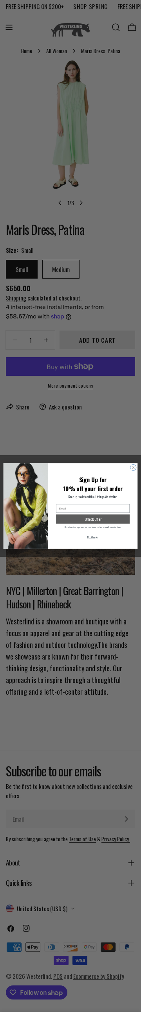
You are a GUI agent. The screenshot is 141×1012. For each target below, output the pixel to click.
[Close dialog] (133, 467)
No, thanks (93, 537)
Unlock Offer (93, 519)
